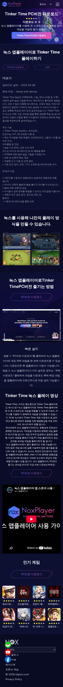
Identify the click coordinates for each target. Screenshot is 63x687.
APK (48, 67)
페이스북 (10, 664)
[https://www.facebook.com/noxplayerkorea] (8, 659)
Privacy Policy (14, 679)
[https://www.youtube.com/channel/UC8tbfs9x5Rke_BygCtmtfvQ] (8, 652)
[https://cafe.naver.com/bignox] (8, 645)
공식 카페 (11, 659)
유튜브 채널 (12, 669)
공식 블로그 (12, 654)
